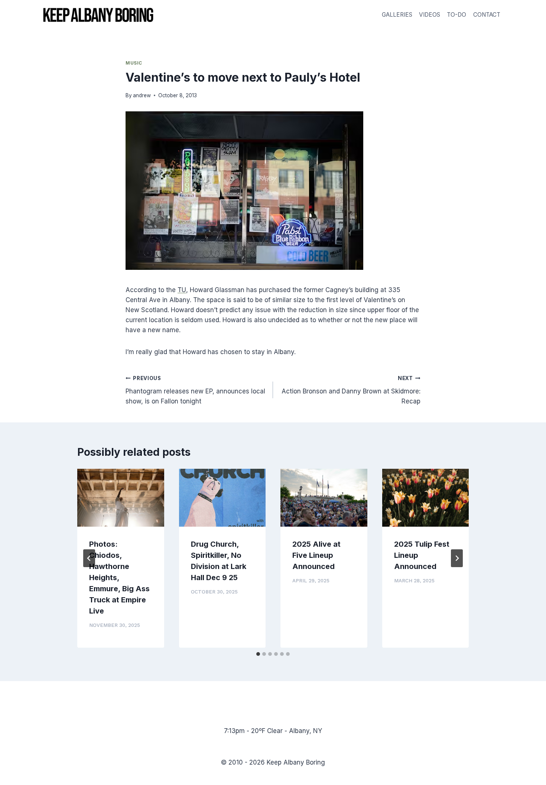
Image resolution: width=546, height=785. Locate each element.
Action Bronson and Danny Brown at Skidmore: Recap (351, 390)
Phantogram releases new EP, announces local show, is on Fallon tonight (195, 390)
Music (134, 63)
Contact (486, 14)
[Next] (457, 558)
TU (182, 290)
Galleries (397, 14)
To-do (456, 14)
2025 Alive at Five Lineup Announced (316, 555)
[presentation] (120, 498)
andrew (142, 95)
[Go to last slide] (89, 558)
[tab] (258, 654)
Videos (429, 14)
